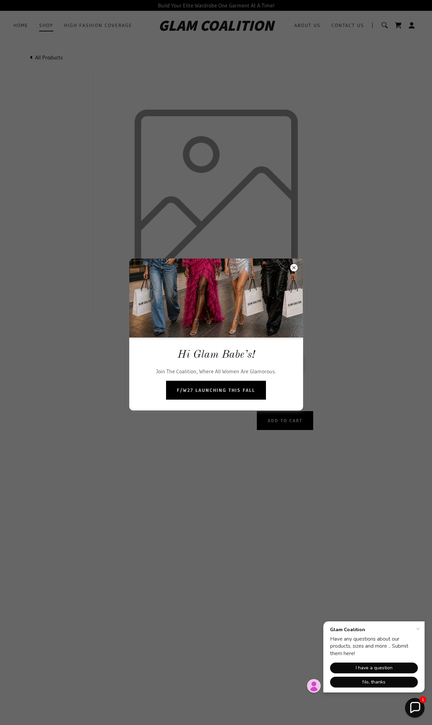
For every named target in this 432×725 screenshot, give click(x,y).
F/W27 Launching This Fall (216, 390)
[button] (415, 708)
